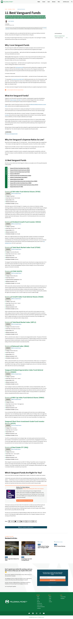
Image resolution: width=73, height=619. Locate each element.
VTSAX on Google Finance (16, 249)
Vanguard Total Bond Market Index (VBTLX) (18, 177)
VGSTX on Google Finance (16, 273)
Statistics (39, 608)
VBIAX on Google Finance (16, 348)
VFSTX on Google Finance (16, 425)
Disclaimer (62, 598)
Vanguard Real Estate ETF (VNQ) (16, 186)
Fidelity (19, 100)
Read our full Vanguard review (11, 133)
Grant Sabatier (11, 21)
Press (50, 600)
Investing (9, 9)
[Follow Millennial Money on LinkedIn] (33, 613)
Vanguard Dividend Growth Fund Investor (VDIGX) (20, 170)
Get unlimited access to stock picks (24, 500)
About (50, 596)
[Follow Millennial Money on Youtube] (43, 613)
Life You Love (39, 603)
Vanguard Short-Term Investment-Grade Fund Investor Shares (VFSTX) (24, 184)
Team (50, 598)
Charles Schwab (13, 100)
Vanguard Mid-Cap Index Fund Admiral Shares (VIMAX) (20, 183)
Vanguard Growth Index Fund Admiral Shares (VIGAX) (20, 175)
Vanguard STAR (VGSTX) (15, 173)
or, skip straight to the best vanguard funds (15, 90)
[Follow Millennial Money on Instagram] (36, 613)
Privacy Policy (63, 596)
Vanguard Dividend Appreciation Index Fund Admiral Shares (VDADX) (23, 181)
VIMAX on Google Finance (16, 399)
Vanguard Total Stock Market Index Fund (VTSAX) (20, 172)
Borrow (38, 601)
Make (38, 596)
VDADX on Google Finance (16, 374)
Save (38, 600)
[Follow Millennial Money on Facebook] (40, 613)
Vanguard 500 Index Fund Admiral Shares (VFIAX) (19, 168)
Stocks (13, 9)
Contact (50, 601)
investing (7, 115)
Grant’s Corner (39, 605)
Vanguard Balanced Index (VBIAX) (16, 179)
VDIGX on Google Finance (16, 223)
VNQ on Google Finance (16, 449)
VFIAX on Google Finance (16, 193)
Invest (38, 598)
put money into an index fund (17, 79)
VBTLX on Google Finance (16, 324)
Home (6, 9)
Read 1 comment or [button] (26, 527)
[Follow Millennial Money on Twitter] (29, 613)
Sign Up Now (52, 580)
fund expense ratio (19, 67)
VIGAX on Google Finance (16, 298)
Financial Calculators (41, 606)
